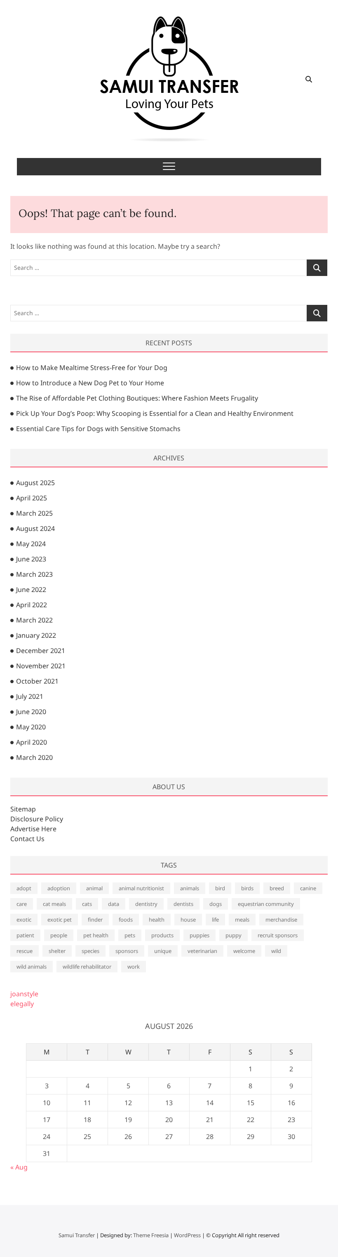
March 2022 (34, 620)
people (58, 935)
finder (95, 919)
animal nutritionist (141, 888)
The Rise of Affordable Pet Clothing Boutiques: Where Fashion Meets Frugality (137, 398)
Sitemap (23, 809)
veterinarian (202, 951)
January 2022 (36, 635)
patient (25, 935)
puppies (199, 935)
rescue (24, 951)
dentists (183, 904)
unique (162, 951)
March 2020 (34, 757)
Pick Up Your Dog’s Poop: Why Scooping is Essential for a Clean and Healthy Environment (154, 413)
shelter (57, 951)
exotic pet (59, 919)
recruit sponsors (278, 935)
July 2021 (29, 696)
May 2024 (31, 543)
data (113, 904)
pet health (95, 935)
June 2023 (31, 559)
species (90, 951)
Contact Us (27, 838)
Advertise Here (33, 828)
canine (308, 888)
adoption (58, 888)
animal (94, 888)
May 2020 (31, 726)
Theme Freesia (151, 1235)
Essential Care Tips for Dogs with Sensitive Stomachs (98, 428)
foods (126, 919)
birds (247, 888)
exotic (23, 919)
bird (220, 888)
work (133, 966)
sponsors (126, 951)
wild (276, 951)
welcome (244, 951)
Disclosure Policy (36, 818)
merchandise (281, 919)
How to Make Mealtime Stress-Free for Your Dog (91, 367)
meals (242, 919)
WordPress (187, 1235)
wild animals (31, 966)
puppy (233, 935)
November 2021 (41, 665)
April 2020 (31, 742)
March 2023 (34, 574)
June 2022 (31, 589)
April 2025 (31, 497)
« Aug (19, 1167)
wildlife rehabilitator (87, 966)
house (188, 919)
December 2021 (40, 650)
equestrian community (266, 904)
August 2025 (35, 482)
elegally (22, 1003)
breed (277, 888)
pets (129, 935)
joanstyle (24, 993)
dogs (215, 904)
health (156, 919)
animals (189, 888)
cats (87, 904)
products (162, 935)
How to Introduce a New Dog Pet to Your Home (90, 382)
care (21, 904)
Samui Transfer (77, 1235)
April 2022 (31, 604)
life (215, 919)
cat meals (54, 904)
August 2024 (35, 528)
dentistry (146, 904)
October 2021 (37, 681)
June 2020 (31, 711)
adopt (23, 888)
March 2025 (34, 513)
